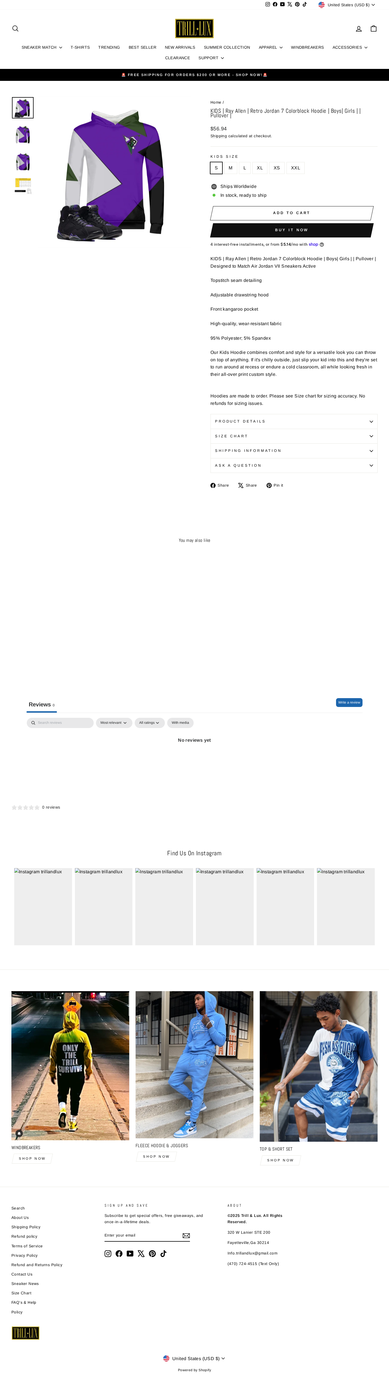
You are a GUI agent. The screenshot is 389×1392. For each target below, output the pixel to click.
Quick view (55, 636)
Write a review (349, 702)
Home (216, 102)
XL (260, 167)
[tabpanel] (194, 759)
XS (277, 167)
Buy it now (291, 230)
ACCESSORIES (348, 47)
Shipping (218, 136)
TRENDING (109, 47)
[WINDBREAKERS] (70, 1065)
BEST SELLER (142, 47)
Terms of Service (27, 1246)
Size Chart (231, 436)
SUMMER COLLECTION (227, 47)
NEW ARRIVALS (180, 47)
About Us (20, 1217)
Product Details (240, 421)
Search (18, 1208)
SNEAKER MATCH (40, 47)
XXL (295, 167)
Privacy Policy (24, 1255)
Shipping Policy (25, 1227)
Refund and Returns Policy (36, 1265)
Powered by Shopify (194, 1370)
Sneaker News (25, 1284)
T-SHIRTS (80, 47)
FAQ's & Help (23, 1302)
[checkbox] (180, 723)
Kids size (224, 156)
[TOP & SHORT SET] (319, 1066)
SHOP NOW (32, 1159)
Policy (16, 1312)
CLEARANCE (177, 58)
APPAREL (268, 47)
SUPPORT (209, 58)
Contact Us (21, 1274)
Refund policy (24, 1236)
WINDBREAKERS (307, 47)
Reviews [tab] (42, 704)
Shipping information (248, 450)
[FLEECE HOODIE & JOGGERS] (194, 1064)
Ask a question (238, 465)
